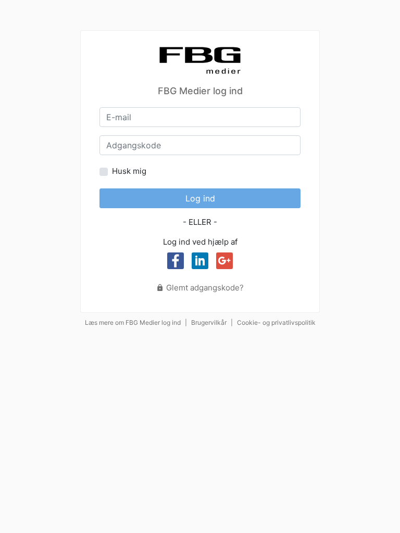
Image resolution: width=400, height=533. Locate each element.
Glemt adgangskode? (204, 288)
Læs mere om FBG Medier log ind (133, 322)
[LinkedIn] (200, 260)
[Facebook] (175, 260)
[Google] (224, 260)
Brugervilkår (209, 322)
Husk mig (129, 171)
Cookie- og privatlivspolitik (276, 322)
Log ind (200, 198)
